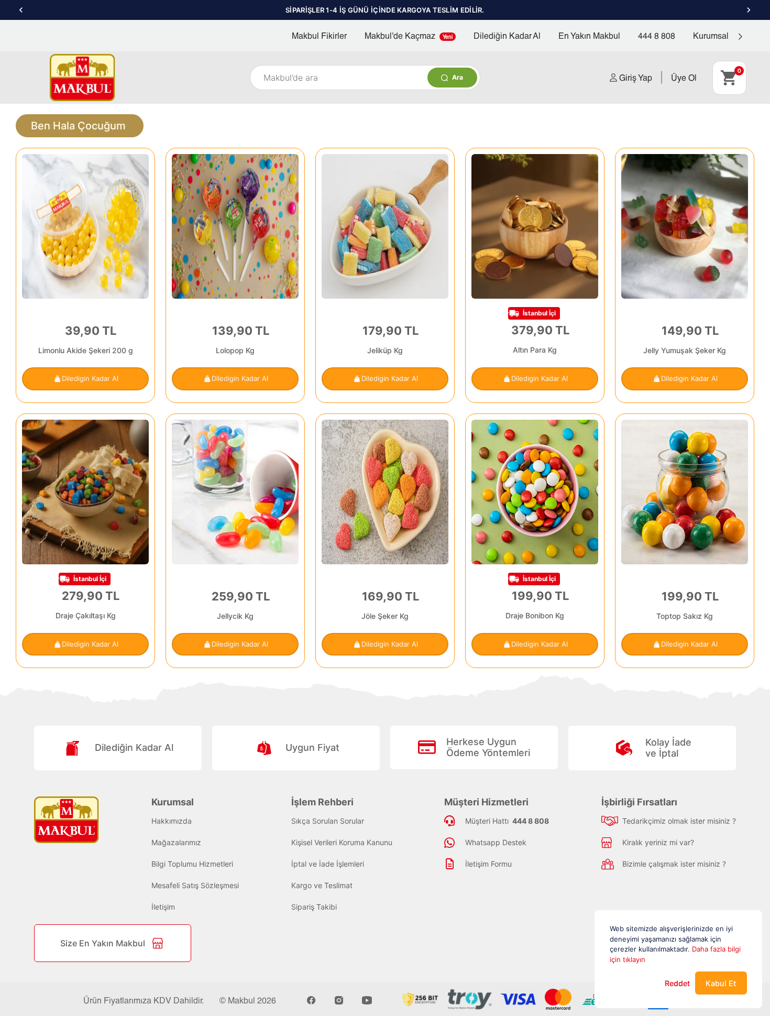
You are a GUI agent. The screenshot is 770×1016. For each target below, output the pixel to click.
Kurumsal (712, 35)
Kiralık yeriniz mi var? (658, 842)
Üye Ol (684, 77)
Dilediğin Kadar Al (507, 35)
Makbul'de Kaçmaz (409, 35)
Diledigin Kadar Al (90, 378)
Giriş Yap (634, 77)
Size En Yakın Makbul (102, 943)
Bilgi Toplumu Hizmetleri (192, 863)
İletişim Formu (488, 863)
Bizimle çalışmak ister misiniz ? (674, 863)
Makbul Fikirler (319, 35)
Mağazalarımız (176, 842)
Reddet (677, 983)
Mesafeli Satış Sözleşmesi (195, 885)
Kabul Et (721, 983)
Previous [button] (20, 10)
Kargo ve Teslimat (322, 885)
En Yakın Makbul (589, 35)
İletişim (163, 906)
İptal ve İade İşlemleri (327, 863)
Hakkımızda (171, 820)
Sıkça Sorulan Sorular (327, 820)
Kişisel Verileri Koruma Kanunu (341, 842)
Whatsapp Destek (495, 842)
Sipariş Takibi (314, 906)
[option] (385, 10)
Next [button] (749, 10)
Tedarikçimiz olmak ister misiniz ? (679, 820)
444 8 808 (656, 35)
